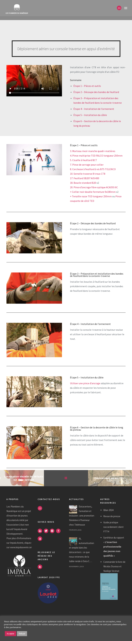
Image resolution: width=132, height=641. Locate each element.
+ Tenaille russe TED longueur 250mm (91, 196)
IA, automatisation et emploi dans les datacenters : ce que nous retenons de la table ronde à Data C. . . (81, 550)
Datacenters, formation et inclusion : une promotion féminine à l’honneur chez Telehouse (81, 515)
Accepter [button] (10, 633)
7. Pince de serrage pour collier (87, 164)
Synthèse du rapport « (113, 546)
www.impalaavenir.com (21, 547)
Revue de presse (111, 516)
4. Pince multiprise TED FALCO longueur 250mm (96, 155)
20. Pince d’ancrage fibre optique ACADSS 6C (94, 187)
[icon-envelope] (119, 8)
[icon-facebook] (59, 531)
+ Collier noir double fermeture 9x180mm (93, 191)
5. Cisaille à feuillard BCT (83, 160)
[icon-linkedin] (41, 531)
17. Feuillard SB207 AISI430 (84, 178)
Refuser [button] (22, 633)
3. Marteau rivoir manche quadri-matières (92, 151)
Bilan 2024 (108, 510)
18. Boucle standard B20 (83, 182)
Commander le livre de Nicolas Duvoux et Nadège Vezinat (114, 566)
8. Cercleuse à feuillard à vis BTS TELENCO (93, 169)
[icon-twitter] (47, 531)
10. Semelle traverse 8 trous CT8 (87, 173)
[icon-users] (40, 567)
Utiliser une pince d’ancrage (85, 383)
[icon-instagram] (53, 531)
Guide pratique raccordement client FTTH (113, 527)
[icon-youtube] (41, 538)
